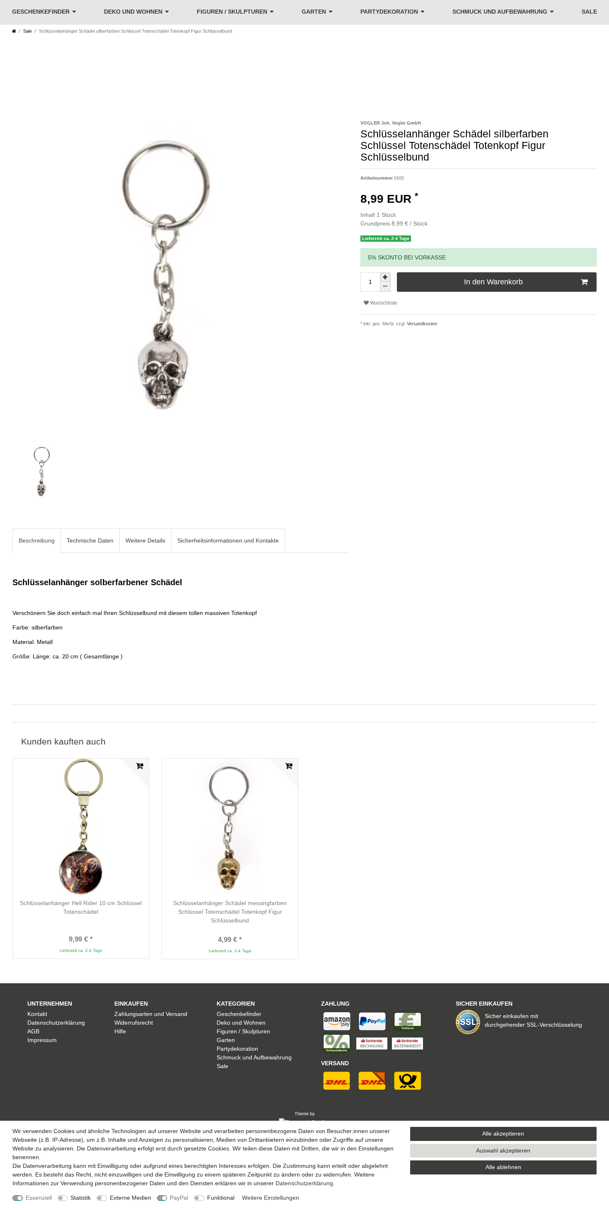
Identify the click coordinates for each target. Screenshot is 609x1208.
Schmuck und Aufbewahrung (499, 11)
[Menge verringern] (385, 286)
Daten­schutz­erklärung (304, 1183)
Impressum (42, 1040)
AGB (33, 1031)
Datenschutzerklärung (56, 1022)
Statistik (80, 1197)
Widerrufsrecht (133, 1022)
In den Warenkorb (493, 282)
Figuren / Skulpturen (232, 11)
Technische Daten (90, 540)
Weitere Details (145, 540)
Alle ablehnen (503, 1167)
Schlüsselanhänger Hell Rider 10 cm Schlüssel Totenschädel (81, 907)
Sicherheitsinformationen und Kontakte (228, 540)
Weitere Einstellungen (270, 1197)
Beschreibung (37, 540)
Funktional (220, 1197)
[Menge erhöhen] (385, 277)
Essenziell (39, 1197)
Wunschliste (383, 303)
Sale (589, 11)
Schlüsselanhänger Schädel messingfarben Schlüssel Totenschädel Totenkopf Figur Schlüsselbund (230, 912)
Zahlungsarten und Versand (150, 1014)
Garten (314, 11)
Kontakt (37, 1014)
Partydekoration (389, 11)
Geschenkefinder (41, 11)
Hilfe (120, 1031)
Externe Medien (130, 1197)
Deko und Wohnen (133, 11)
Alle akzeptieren (503, 1133)
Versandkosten (421, 323)
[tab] (36, 540)
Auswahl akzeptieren (503, 1150)
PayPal (179, 1197)
